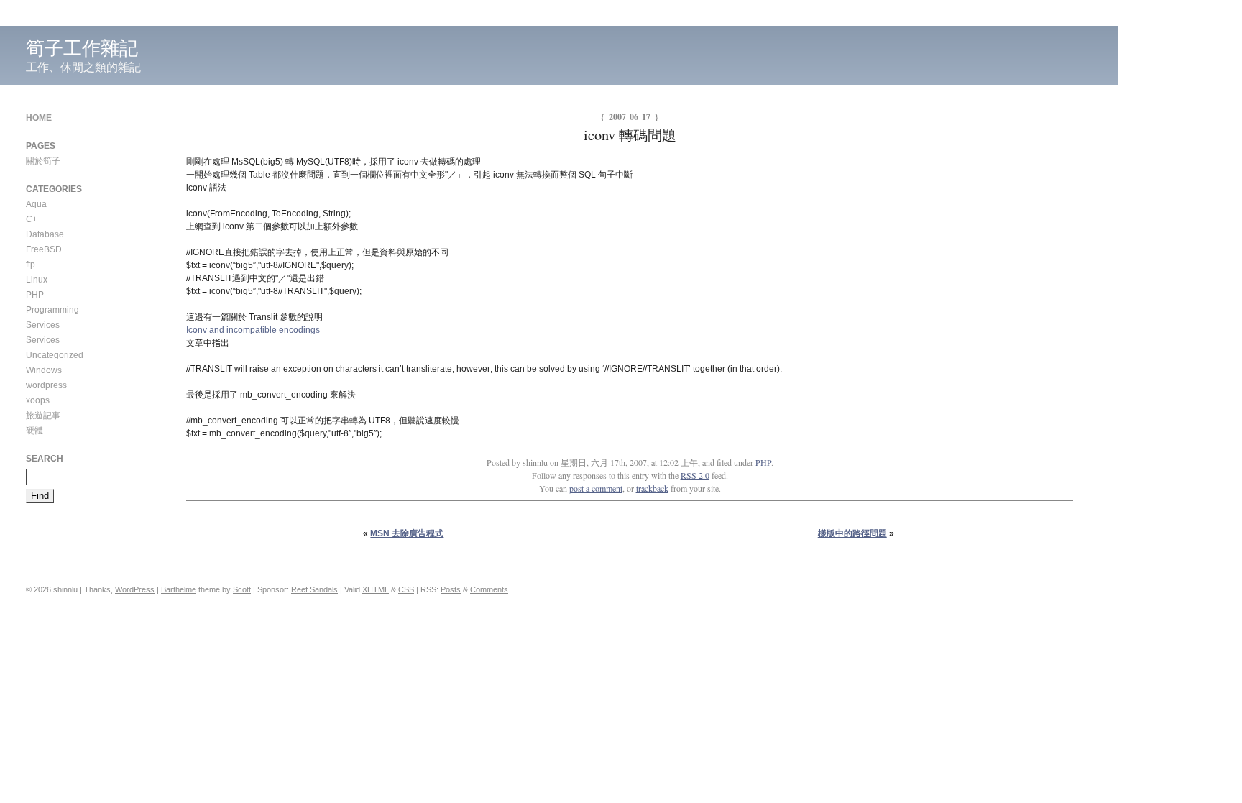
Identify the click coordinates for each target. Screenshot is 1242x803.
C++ (34, 219)
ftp (30, 265)
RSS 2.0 (695, 475)
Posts (451, 589)
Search (44, 459)
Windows (44, 370)
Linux (36, 280)
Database (45, 234)
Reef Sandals (314, 589)
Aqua (36, 204)
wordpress (46, 385)
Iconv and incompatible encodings (253, 330)
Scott (242, 589)
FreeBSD (44, 249)
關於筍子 (43, 161)
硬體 (34, 431)
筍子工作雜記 (82, 48)
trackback (652, 488)
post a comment (595, 488)
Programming (52, 310)
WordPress (135, 589)
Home (39, 118)
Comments (489, 589)
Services (43, 325)
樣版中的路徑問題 (852, 533)
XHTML (375, 589)
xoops (38, 400)
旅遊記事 (43, 415)
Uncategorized (54, 355)
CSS (406, 589)
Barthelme (178, 589)
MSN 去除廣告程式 (406, 533)
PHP (763, 462)
